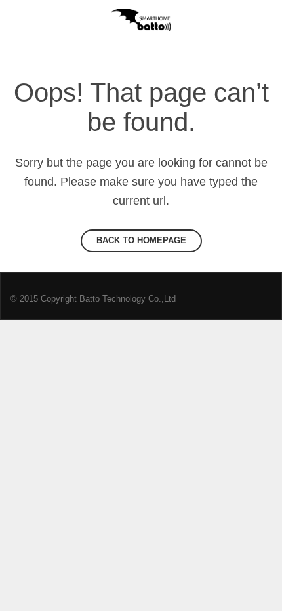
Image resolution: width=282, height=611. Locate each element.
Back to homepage (141, 240)
